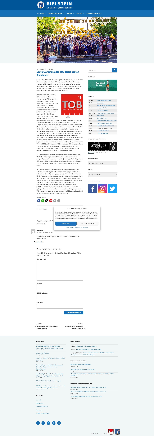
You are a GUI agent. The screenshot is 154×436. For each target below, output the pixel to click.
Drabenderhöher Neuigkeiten (81, 383)
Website (40, 302)
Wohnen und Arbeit (55, 13)
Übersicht (91, 153)
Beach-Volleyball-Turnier (104, 100)
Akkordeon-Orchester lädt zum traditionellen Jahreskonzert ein (88, 387)
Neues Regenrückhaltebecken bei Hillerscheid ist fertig (86, 396)
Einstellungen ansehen (88, 223)
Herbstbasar (100, 115)
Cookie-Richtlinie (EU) (42, 413)
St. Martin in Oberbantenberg (105, 125)
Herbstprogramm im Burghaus (105, 113)
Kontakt (38, 400)
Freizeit (79, 13)
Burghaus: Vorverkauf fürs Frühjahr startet (89, 349)
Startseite (40, 13)
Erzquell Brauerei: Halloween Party (107, 120)
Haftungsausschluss (42, 406)
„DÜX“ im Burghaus (102, 133)
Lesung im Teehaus (102, 108)
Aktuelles (43, 209)
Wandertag (100, 103)
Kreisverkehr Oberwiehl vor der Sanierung (82, 369)
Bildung (69, 13)
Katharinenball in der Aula (104, 123)
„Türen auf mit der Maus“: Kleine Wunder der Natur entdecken (88, 391)
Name (39, 284)
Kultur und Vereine (93, 13)
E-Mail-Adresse (42, 293)
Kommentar (41, 259)
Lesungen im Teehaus (42, 353)
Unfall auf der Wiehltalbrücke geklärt (86, 346)
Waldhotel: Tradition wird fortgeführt (80, 364)
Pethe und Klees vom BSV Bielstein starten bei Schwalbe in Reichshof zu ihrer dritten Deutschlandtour (49, 367)
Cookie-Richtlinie (70, 227)
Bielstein (59, 3)
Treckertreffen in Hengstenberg (106, 105)
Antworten (40, 242)
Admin (51, 69)
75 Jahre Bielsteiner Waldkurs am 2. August (48, 381)
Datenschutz (78, 227)
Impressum (85, 227)
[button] (38, 200)
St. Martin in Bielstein (103, 130)
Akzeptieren (66, 223)
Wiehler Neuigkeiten (78, 361)
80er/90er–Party (102, 118)
